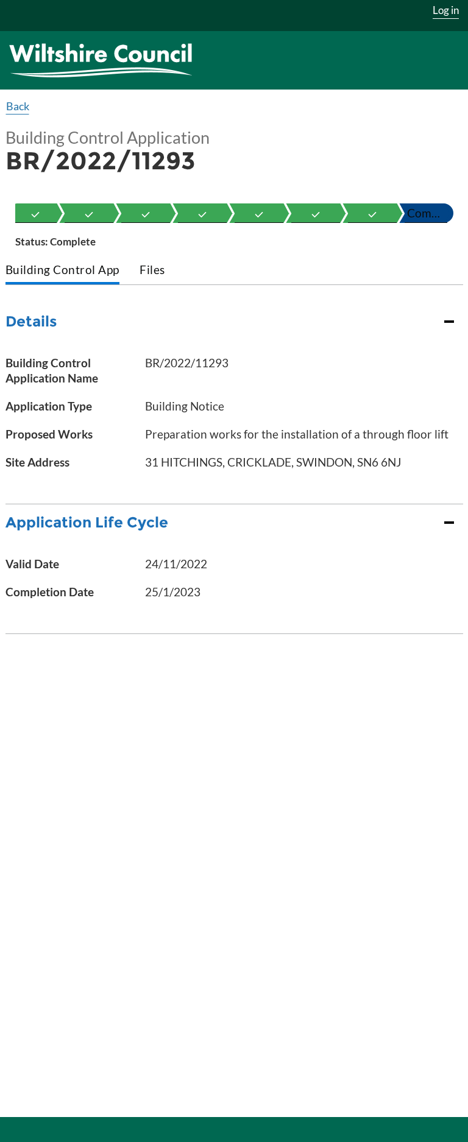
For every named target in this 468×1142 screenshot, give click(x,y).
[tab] (62, 270)
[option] (35, 213)
